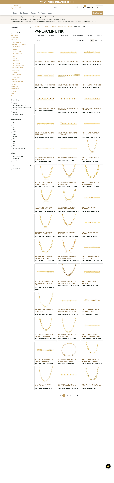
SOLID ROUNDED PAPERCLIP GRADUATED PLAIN (90, 257)
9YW (14, 132)
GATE (14, 56)
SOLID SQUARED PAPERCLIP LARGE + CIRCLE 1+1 (90, 183)
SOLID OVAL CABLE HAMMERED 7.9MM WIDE (91, 109)
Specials (13, 96)
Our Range (14, 35)
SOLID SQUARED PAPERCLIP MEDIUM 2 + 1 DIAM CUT (43, 233)
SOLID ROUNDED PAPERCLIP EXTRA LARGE (90, 282)
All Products (16, 33)
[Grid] (92, 40)
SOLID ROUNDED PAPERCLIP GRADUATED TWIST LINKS (67, 282)
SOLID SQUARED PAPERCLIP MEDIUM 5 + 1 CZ (67, 233)
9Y (13, 122)
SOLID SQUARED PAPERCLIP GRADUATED (90, 133)
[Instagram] (101, 2)
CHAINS (14, 40)
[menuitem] (14, 13)
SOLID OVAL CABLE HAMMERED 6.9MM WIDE (68, 109)
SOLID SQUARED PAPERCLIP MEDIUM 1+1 (90, 208)
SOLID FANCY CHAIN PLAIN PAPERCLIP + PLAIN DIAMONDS (91, 385)
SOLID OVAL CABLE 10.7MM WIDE (45, 108)
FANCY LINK (17, 51)
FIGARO (15, 58)
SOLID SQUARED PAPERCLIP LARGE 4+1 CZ (67, 183)
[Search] (77, 7)
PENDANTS (15, 89)
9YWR (15, 136)
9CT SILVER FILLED (19, 105)
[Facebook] (97, 2)
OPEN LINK (16, 63)
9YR (14, 129)
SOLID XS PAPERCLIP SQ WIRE (67, 158)
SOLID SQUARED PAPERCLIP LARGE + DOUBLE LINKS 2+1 (67, 208)
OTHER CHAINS (17, 68)
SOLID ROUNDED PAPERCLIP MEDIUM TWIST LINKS (44, 360)
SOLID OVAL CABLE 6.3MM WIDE (68, 85)
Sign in (99, 7)
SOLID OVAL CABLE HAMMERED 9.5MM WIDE (44, 133)
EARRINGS (15, 86)
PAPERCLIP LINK (18, 65)
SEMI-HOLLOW (18, 114)
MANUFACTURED (19, 156)
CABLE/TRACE (17, 54)
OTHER (13, 91)
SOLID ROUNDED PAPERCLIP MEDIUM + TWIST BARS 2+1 (44, 335)
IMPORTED (16, 158)
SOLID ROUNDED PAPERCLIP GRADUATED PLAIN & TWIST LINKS (44, 283)
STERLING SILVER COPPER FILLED (22, 109)
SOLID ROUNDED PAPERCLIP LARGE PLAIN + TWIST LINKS (67, 310)
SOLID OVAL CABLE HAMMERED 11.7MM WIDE (68, 133)
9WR (14, 134)
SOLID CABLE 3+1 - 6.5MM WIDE (45, 62)
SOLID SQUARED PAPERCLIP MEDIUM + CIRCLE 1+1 (43, 257)
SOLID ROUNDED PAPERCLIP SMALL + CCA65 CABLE (67, 360)
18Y (14, 139)
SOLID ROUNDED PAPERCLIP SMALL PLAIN (44, 385)
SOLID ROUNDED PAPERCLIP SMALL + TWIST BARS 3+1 (90, 360)
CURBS (15, 49)
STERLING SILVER (19, 148)
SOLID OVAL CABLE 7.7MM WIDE (91, 85)
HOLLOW (16, 103)
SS (14, 146)
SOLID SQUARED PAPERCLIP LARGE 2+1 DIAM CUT (43, 183)
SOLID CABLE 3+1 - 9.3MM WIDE (91, 62)
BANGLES (14, 37)
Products (37, 26)
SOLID (15, 112)
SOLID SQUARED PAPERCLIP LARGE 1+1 (90, 158)
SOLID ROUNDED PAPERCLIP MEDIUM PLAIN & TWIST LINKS (91, 335)
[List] (96, 40)
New (12, 93)
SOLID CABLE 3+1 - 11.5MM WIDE (45, 85)
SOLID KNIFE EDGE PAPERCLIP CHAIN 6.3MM (44, 158)
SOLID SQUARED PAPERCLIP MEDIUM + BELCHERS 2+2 (67, 257)
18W (14, 141)
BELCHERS (16, 47)
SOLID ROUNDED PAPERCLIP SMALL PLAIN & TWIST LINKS (67, 385)
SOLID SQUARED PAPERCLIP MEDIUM (90, 233)
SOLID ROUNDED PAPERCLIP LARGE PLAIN (44, 310)
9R (14, 127)
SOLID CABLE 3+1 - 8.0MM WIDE (68, 62)
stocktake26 (16, 169)
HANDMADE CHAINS (19, 44)
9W (14, 125)
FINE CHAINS (16, 42)
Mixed (15, 161)
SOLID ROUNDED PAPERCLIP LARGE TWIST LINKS (90, 310)
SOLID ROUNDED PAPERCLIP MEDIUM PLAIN (67, 335)
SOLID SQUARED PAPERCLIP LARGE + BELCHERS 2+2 (43, 208)
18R (14, 143)
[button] (80, 40)
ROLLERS (16, 61)
